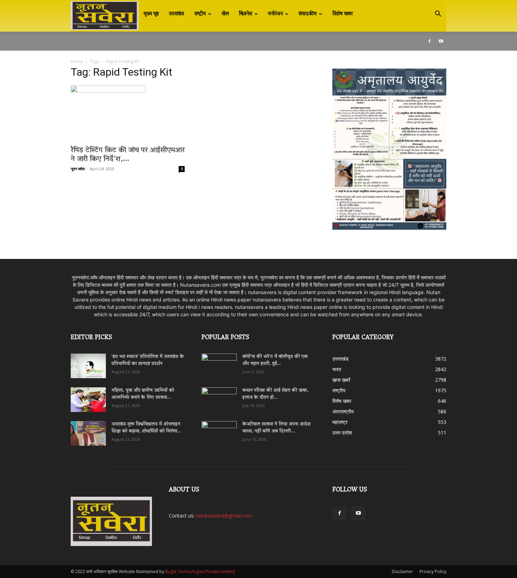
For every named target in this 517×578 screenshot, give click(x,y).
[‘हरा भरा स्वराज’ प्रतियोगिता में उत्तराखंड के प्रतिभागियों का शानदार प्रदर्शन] (88, 366)
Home (77, 61)
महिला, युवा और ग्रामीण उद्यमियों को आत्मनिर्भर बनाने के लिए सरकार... (142, 394)
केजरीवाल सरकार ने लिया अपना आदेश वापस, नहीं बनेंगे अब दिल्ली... (276, 428)
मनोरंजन (275, 14)
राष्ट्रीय (200, 14)
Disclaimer (402, 571)
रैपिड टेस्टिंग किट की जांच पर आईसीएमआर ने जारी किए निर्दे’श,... (128, 155)
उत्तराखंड (176, 14)
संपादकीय (308, 14)
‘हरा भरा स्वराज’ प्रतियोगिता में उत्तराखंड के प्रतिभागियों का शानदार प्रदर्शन (147, 360)
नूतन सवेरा (78, 168)
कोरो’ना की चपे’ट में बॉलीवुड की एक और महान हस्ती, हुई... (275, 360)
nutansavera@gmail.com (224, 515)
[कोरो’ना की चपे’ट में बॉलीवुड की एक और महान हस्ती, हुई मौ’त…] (219, 362)
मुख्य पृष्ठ (151, 14)
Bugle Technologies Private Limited (200, 571)
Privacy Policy (433, 571)
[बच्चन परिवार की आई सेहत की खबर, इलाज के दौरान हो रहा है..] (219, 397)
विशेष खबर (342, 14)
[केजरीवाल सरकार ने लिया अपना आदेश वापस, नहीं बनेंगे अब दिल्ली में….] (219, 431)
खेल (225, 14)
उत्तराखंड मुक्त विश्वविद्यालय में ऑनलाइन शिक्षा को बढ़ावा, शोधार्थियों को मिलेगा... (146, 428)
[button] (437, 14)
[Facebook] (429, 41)
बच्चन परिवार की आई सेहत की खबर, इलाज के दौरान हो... (275, 394)
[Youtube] (441, 41)
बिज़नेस (245, 14)
